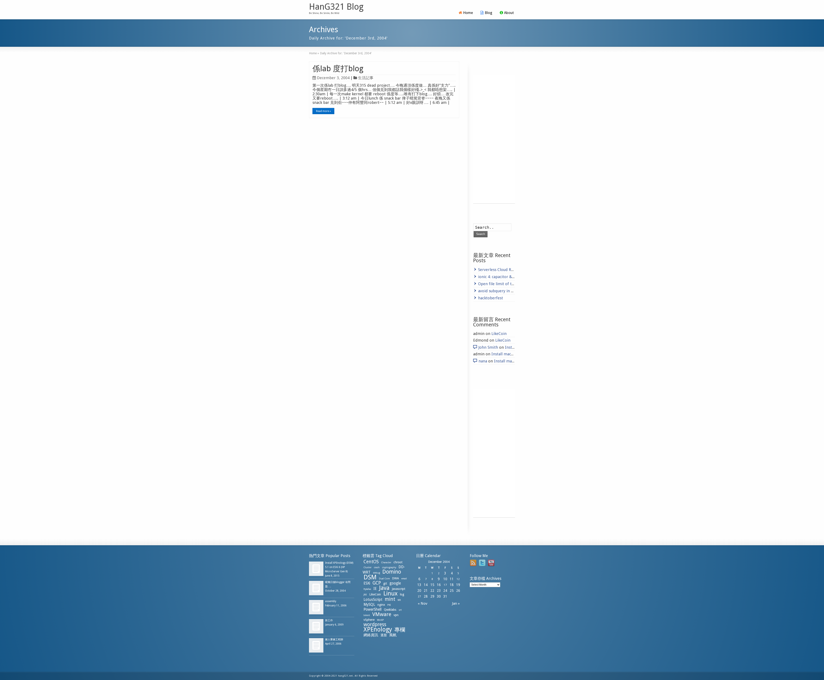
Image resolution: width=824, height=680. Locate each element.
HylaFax (367, 589)
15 (432, 585)
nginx (381, 605)
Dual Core (384, 578)
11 (452, 579)
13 (419, 585)
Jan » (456, 603)
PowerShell (373, 609)
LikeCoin (499, 333)
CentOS (371, 561)
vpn (396, 615)
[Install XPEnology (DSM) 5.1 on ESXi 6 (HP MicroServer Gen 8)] (316, 569)
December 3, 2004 (333, 78)
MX (399, 600)
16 (439, 585)
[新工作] (316, 626)
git (385, 583)
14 (426, 585)
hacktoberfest (490, 298)
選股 (383, 635)
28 (426, 596)
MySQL (369, 604)
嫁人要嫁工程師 (334, 639)
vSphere (369, 620)
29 (432, 596)
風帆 (393, 635)
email (404, 578)
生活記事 (365, 78)
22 (432, 591)
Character (386, 562)
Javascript (398, 589)
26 (458, 591)
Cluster (367, 567)
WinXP (380, 620)
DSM (370, 577)
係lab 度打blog (337, 68)
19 (458, 585)
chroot (398, 562)
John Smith (488, 347)
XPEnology (378, 629)
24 (445, 591)
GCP (377, 583)
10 (445, 579)
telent (367, 615)
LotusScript (373, 599)
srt (400, 610)
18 (452, 585)
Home (468, 13)
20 (419, 591)
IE (375, 588)
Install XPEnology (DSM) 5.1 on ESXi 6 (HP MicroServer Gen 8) (339, 567)
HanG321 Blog (336, 7)
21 (426, 591)
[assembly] (316, 607)
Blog (488, 13)
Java (384, 588)
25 (452, 591)
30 (439, 596)
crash (377, 567)
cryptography (389, 567)
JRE (365, 594)
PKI (389, 605)
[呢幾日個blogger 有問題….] (316, 588)
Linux (390, 593)
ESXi (367, 583)
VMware (381, 614)
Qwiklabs (390, 610)
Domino (391, 572)
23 (439, 591)
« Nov (421, 603)
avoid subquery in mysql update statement (516, 291)
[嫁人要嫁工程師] (316, 645)
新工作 (329, 620)
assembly (330, 601)
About (509, 13)
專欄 (399, 630)
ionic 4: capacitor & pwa (499, 276)
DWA (395, 578)
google (395, 583)
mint (390, 599)
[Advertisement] (494, 139)
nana (483, 361)
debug (376, 572)
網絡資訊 (371, 635)
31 (445, 596)
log (402, 594)
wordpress (375, 624)
